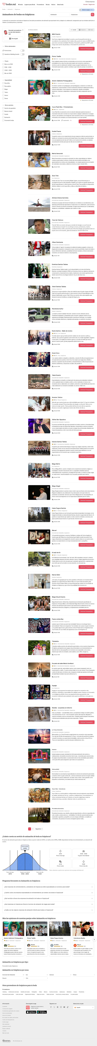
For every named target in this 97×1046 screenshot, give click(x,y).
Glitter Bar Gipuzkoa (59, 420)
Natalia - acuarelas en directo (62, 708)
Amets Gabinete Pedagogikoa (62, 81)
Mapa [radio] (91, 29)
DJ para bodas (74, 994)
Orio (27, 978)
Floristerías (81, 992)
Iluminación (7, 117)
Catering (4, 992)
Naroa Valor (56, 575)
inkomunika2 (55, 769)
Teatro (6, 92)
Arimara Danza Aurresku (60, 198)
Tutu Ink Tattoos (57, 220)
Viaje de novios (40, 994)
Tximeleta (55, 641)
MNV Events (56, 34)
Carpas (75, 992)
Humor (6, 95)
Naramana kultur (57, 309)
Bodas (4, 9)
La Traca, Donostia (57, 730)
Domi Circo (55, 353)
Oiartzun (51, 975)
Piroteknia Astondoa (58, 808)
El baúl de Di (56, 553)
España (78, 1007)
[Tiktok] (67, 1007)
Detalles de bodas (25, 992)
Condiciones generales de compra (10, 1011)
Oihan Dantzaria (57, 242)
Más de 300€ (8, 73)
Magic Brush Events (58, 597)
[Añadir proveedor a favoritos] (48, 35)
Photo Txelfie (56, 56)
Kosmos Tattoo (57, 397)
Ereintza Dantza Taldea (60, 264)
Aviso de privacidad (7, 1013)
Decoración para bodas (8, 994)
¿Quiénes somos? (6, 1026)
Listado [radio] (74, 29)
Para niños (7, 83)
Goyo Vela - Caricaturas (58, 789)
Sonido (6, 114)
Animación (10, 9)
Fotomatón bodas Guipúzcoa (10, 966)
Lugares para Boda (29, 4)
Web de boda (5, 1033)
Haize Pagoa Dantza (59, 508)
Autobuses (62, 992)
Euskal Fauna (56, 131)
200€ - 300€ (8, 70)
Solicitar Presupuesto (87, 48)
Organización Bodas (30, 994)
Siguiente (38, 829)
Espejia (54, 686)
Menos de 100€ (9, 64)
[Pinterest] (57, 1007)
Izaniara (54, 749)
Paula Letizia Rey (57, 619)
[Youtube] (64, 1007)
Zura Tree (55, 176)
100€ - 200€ (8, 67)
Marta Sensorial (57, 153)
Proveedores (40, 4)
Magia (6, 89)
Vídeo (40, 992)
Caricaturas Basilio (79, 938)
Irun (27, 975)
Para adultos (8, 86)
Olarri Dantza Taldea (59, 287)
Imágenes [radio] (83, 29)
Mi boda (20, 4)
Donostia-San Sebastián (8, 975)
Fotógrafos (34, 992)
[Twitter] (54, 1007)
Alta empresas (5, 1024)
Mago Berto (56, 464)
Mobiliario (69, 992)
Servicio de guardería (10, 108)
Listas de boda (19, 994)
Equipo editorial (6, 1028)
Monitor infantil (8, 111)
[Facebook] (51, 1007)
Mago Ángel (56, 486)
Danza (6, 98)
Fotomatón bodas (9, 120)
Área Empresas (91, 1)
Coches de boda (53, 992)
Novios (53, 4)
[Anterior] (2, 939)
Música (45, 992)
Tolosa (74, 975)
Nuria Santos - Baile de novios (62, 331)
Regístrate (92, 4)
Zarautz (4, 978)
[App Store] (31, 1013)
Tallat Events (56, 375)
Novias (48, 4)
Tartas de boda (50, 994)
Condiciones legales (7, 1008)
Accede (85, 4)
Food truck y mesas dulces (62, 994)
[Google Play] (42, 1013)
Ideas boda (60, 4)
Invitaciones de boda (14, 992)
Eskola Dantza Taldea (59, 442)
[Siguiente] (94, 939)
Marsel (54, 530)
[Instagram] (61, 1007)
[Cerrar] (23, 30)
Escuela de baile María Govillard (63, 663)
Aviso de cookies (6, 1015)
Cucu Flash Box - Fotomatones (62, 107)
